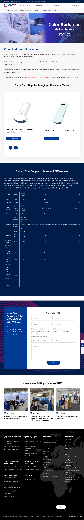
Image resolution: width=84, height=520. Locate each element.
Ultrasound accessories (12, 487)
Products (21, 6)
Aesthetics (46, 462)
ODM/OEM (39, 6)
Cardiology (46, 451)
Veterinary (46, 473)
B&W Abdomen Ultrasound (32, 469)
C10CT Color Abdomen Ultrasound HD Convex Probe (23, 131)
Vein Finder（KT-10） (31, 479)
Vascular (45, 456)
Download (48, 6)
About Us (65, 6)
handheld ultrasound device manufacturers (42, 77)
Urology (45, 468)
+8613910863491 (16, 1)
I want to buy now (60, 329)
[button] (10, 148)
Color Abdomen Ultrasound (50, 10)
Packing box (7, 493)
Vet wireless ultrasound (11, 481)
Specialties (29, 6)
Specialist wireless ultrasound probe (30, 437)
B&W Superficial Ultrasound (13, 469)
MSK (44, 454)
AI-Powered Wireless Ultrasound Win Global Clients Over (15, 417)
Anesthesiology (47, 459)
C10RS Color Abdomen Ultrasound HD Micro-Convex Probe (60, 131)
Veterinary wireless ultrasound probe (10, 476)
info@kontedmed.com (39, 1)
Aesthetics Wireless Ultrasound (30, 447)
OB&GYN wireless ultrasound (33, 451)
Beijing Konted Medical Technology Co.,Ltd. (22, 516)
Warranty (56, 6)
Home (8, 10)
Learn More (13, 139)
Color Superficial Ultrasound (13, 467)
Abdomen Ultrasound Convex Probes (29, 10)
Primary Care (47, 440)
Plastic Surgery (47, 465)
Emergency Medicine (49, 442)
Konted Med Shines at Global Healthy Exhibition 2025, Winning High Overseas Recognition (41, 418)
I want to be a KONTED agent (41, 329)
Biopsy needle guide (10, 491)
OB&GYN (46, 448)
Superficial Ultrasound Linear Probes (11, 462)
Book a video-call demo (62, 331)
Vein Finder (28, 475)
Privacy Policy (59, 516)
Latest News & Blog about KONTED (42, 383)
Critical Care (47, 445)
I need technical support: (40, 336)
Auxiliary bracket (9, 496)
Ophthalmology (48, 470)
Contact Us (73, 6)
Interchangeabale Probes (12, 446)
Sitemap (50, 516)
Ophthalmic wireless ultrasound (30, 454)
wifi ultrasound (74, 77)
